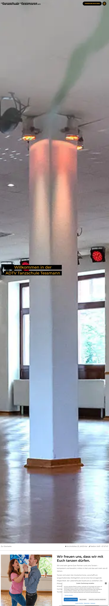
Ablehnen (82, 599)
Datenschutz (87, 603)
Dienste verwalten (69, 595)
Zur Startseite (6, 546)
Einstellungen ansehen (97, 599)
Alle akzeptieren (71, 599)
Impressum (92, 603)
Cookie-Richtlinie (79, 603)
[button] (106, 583)
